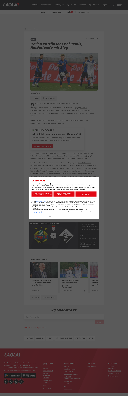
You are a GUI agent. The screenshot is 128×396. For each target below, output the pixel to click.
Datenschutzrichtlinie (45, 216)
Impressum (35, 216)
